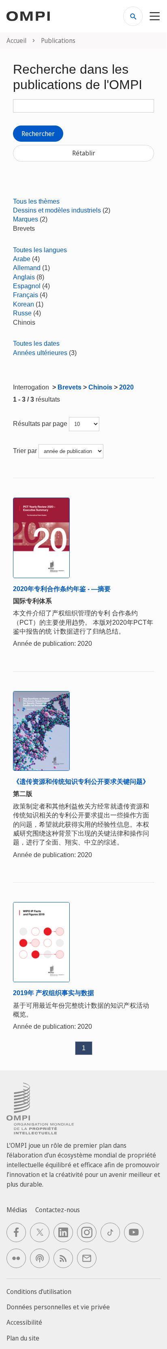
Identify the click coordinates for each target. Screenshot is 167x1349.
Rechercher (38, 133)
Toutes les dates (36, 343)
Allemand (27, 267)
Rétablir (83, 153)
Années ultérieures (40, 352)
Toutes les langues (40, 250)
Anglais (24, 277)
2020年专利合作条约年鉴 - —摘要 (62, 588)
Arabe (21, 258)
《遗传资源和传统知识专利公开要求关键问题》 (81, 781)
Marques (25, 219)
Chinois (100, 387)
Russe (22, 313)
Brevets (69, 387)
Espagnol (27, 286)
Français (25, 295)
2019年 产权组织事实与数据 (53, 992)
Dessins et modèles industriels (57, 210)
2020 (126, 387)
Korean (23, 304)
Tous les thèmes (36, 201)
